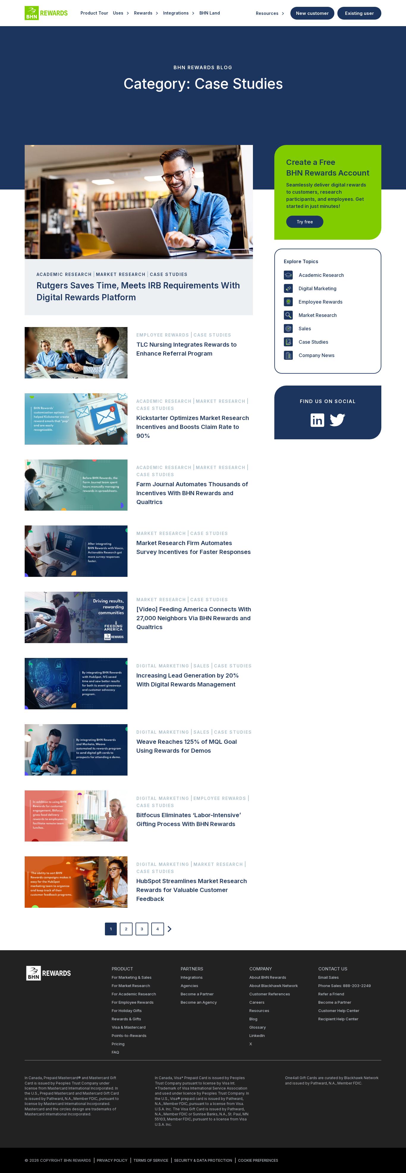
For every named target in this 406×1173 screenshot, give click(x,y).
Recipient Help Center (338, 1018)
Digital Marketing (317, 288)
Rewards (143, 12)
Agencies (189, 985)
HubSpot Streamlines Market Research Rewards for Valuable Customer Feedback (191, 889)
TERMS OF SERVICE (150, 1160)
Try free (305, 221)
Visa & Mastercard (129, 1027)
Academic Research (321, 275)
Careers (257, 1002)
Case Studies (313, 342)
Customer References (269, 994)
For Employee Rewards (133, 1002)
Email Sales (328, 977)
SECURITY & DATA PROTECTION (203, 1160)
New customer (312, 13)
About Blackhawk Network (273, 985)
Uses (118, 12)
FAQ (115, 1052)
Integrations (176, 12)
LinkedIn (257, 1035)
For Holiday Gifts (127, 1010)
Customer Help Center (338, 1010)
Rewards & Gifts (126, 1018)
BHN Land (209, 12)
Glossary (257, 1027)
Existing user (359, 13)
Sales (305, 328)
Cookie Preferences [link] (258, 1160)
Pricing (118, 1043)
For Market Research (131, 985)
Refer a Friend (331, 994)
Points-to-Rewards (129, 1035)
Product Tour (94, 12)
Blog (253, 1018)
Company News (316, 355)
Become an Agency (199, 1002)
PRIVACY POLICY (112, 1160)
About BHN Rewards (267, 977)
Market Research (318, 315)
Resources (267, 13)
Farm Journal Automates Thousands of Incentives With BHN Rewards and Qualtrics (192, 493)
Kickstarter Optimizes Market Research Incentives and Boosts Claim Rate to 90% (192, 426)
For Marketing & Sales (132, 977)
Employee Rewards (320, 302)
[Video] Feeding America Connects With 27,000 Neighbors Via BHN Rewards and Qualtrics (193, 618)
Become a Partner (197, 994)
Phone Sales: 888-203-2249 (344, 985)
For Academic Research (134, 994)
